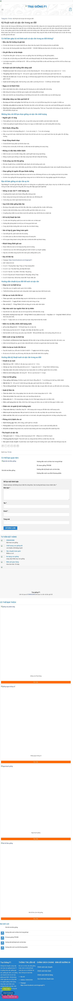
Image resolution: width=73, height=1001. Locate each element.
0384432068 (31, 594)
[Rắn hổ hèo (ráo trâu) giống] (36, 877)
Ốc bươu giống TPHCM (11, 937)
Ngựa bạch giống (35, 832)
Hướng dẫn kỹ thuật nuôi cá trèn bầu (15, 942)
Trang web (7, 519)
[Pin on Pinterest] (14, 446)
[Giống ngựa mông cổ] (36, 720)
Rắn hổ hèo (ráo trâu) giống (36, 912)
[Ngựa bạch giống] (36, 798)
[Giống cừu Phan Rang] (36, 640)
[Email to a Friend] (11, 446)
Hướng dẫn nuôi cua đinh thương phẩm (16, 947)
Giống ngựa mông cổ (35, 755)
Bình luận (7, 488)
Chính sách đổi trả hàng (45, 975)
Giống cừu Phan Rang (35, 676)
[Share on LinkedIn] (17, 446)
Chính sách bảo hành (44, 971)
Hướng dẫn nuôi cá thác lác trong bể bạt (16, 932)
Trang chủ (4, 18)
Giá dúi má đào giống (11, 927)
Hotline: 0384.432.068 (10, 997)
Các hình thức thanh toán (45, 979)
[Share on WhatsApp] (2, 446)
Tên (5, 503)
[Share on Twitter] (8, 446)
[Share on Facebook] (5, 446)
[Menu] (2, 9)
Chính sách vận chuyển (44, 967)
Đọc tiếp (36, 682)
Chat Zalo (6, 989)
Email (6, 511)
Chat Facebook (8, 993)
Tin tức (10, 18)
